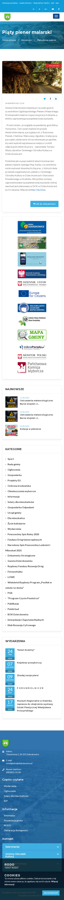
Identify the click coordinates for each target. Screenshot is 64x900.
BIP (52, 3)
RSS (57, 3)
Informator (9, 815)
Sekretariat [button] (12, 847)
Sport (11, 458)
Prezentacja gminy (13, 820)
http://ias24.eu (38, 189)
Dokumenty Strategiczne (21, 555)
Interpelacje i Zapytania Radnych (26, 619)
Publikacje (13, 603)
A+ (46, 9)
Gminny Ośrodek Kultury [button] (15, 855)
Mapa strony (25, 3)
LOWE (11, 577)
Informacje (14, 496)
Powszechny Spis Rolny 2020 (23, 534)
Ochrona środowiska (19, 485)
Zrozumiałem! (51, 893)
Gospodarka (15, 475)
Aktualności (26, 40)
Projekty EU (14, 480)
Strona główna (10, 3)
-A (33, 9)
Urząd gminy (14, 512)
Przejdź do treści (41, 3)
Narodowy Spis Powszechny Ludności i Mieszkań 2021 (27, 548)
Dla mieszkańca (16, 518)
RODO (7, 825)
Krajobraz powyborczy (29, 662)
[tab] (32, 847)
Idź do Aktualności (45, 204)
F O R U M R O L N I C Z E (30, 688)
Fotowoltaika (15, 571)
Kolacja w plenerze (30, 429)
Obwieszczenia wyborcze (22, 491)
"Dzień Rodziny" (26, 650)
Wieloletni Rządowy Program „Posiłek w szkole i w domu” (28, 585)
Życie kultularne (16, 523)
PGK (10, 592)
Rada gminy (14, 464)
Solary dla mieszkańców (21, 501)
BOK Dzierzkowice (18, 614)
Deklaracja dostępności (15, 830)
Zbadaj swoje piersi (28, 675)
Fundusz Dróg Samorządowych (25, 539)
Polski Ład (13, 609)
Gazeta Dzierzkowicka (20, 560)
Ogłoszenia (14, 469)
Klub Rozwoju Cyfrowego (22, 625)
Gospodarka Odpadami (21, 507)
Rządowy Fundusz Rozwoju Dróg (25, 566)
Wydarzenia (14, 528)
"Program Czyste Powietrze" (23, 598)
